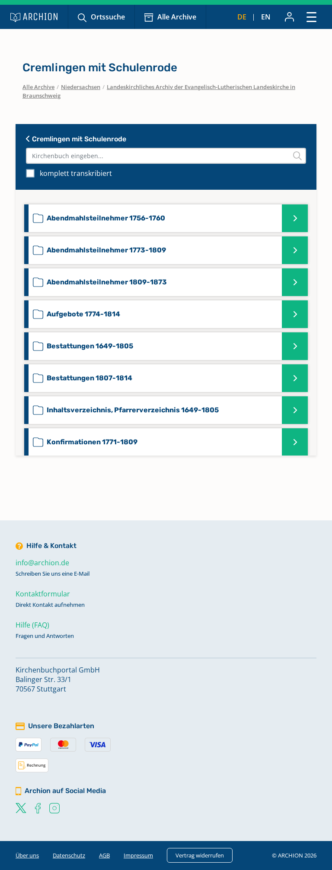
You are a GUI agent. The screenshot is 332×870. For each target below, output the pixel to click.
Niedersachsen (80, 87)
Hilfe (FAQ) (32, 625)
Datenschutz (69, 855)
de (241, 17)
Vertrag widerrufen (200, 855)
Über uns (27, 855)
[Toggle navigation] (311, 16)
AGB (104, 855)
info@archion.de (42, 562)
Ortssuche (108, 17)
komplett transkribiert (76, 173)
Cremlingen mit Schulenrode (78, 139)
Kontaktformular (43, 594)
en (266, 17)
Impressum (138, 855)
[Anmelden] (289, 17)
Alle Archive (176, 17)
